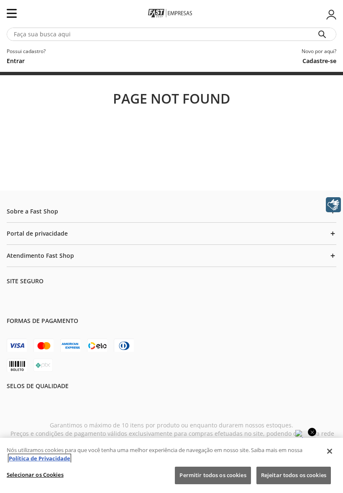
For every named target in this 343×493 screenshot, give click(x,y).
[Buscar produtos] (323, 34)
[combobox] (171, 34)
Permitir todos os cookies (212, 475)
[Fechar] (329, 451)
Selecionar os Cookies (35, 474)
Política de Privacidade (39, 458)
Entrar (330, 14)
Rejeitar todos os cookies (293, 475)
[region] (171, 465)
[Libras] (333, 204)
